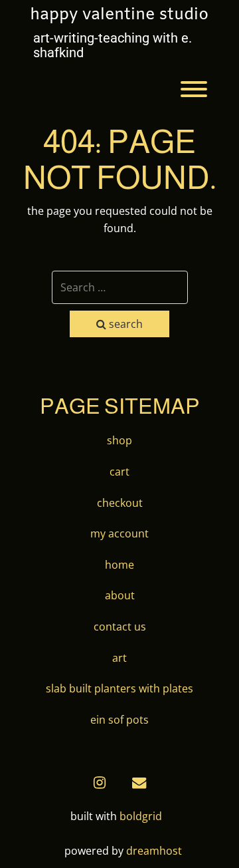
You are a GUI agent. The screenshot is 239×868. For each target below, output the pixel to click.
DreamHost (154, 850)
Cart (119, 471)
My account (119, 533)
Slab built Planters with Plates (119, 688)
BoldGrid (141, 816)
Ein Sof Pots (119, 719)
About (120, 595)
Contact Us (120, 626)
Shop (119, 440)
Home (119, 564)
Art (119, 658)
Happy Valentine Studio (119, 15)
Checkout (120, 503)
